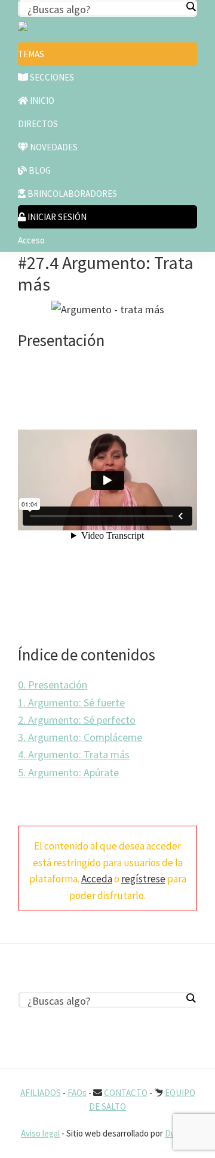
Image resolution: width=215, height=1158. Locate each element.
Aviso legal (40, 1133)
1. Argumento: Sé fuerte (71, 702)
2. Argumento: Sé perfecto (77, 720)
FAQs (77, 1092)
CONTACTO (126, 1092)
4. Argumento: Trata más (74, 754)
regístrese (143, 878)
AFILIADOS (40, 1092)
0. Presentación (52, 684)
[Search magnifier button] (190, 7)
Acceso (31, 240)
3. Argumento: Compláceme (80, 737)
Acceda (96, 878)
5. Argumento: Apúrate (68, 772)
